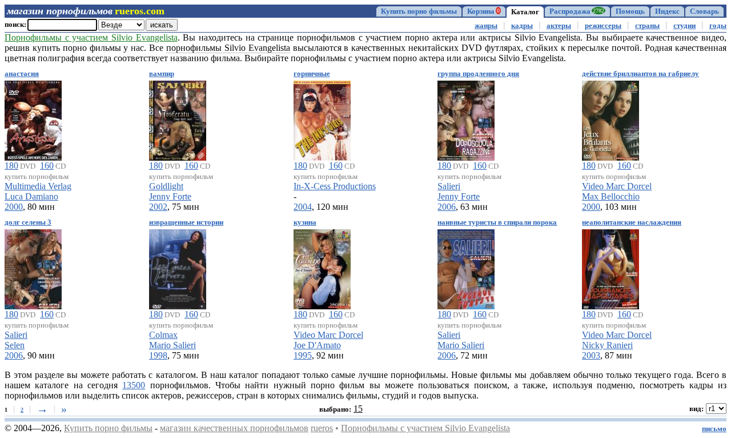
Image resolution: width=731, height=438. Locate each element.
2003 (591, 355)
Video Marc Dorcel (617, 186)
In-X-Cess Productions (335, 186)
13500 (133, 385)
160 (47, 165)
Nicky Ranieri (607, 345)
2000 (14, 207)
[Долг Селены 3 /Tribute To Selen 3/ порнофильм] (33, 267)
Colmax (163, 335)
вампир (161, 74)
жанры (486, 26)
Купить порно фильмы (419, 11)
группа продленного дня (478, 74)
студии (684, 26)
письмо (714, 429)
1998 (158, 355)
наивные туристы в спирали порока (497, 222)
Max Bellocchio (611, 196)
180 (11, 165)
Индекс (667, 11)
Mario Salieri (172, 345)
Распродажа (576, 11)
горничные (312, 74)
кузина (305, 222)
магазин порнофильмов (60, 11)
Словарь (704, 11)
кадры (522, 26)
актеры (559, 26)
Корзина (483, 11)
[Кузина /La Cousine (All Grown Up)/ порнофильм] (322, 267)
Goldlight (166, 186)
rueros (322, 428)
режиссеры (603, 26)
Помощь (630, 11)
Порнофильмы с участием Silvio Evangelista (425, 428)
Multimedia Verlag (38, 186)
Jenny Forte (170, 196)
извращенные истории (186, 222)
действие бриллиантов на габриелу (640, 74)
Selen (15, 345)
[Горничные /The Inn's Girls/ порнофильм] (322, 119)
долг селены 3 (28, 222)
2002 (158, 207)
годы (717, 26)
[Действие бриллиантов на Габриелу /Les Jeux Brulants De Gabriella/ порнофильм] (610, 119)
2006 (446, 207)
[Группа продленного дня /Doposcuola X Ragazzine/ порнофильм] (466, 119)
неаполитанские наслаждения (631, 222)
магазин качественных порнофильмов (234, 428)
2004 (303, 207)
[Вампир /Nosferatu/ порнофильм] (177, 119)
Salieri (448, 186)
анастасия (22, 74)
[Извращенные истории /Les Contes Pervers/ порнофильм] (177, 267)
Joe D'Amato (317, 345)
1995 (303, 355)
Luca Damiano (31, 196)
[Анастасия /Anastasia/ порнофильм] (33, 119)
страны (647, 26)
